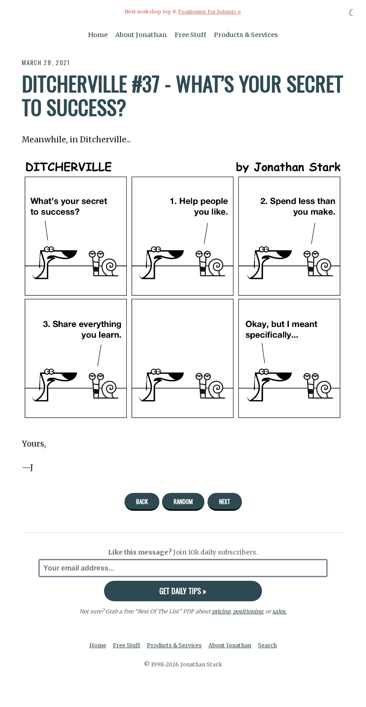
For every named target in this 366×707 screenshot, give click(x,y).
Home (98, 35)
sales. (279, 611)
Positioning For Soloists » (210, 12)
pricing (221, 611)
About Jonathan (140, 35)
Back (142, 501)
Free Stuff (190, 35)
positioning (248, 611)
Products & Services (246, 35)
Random (183, 501)
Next (224, 501)
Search (267, 645)
